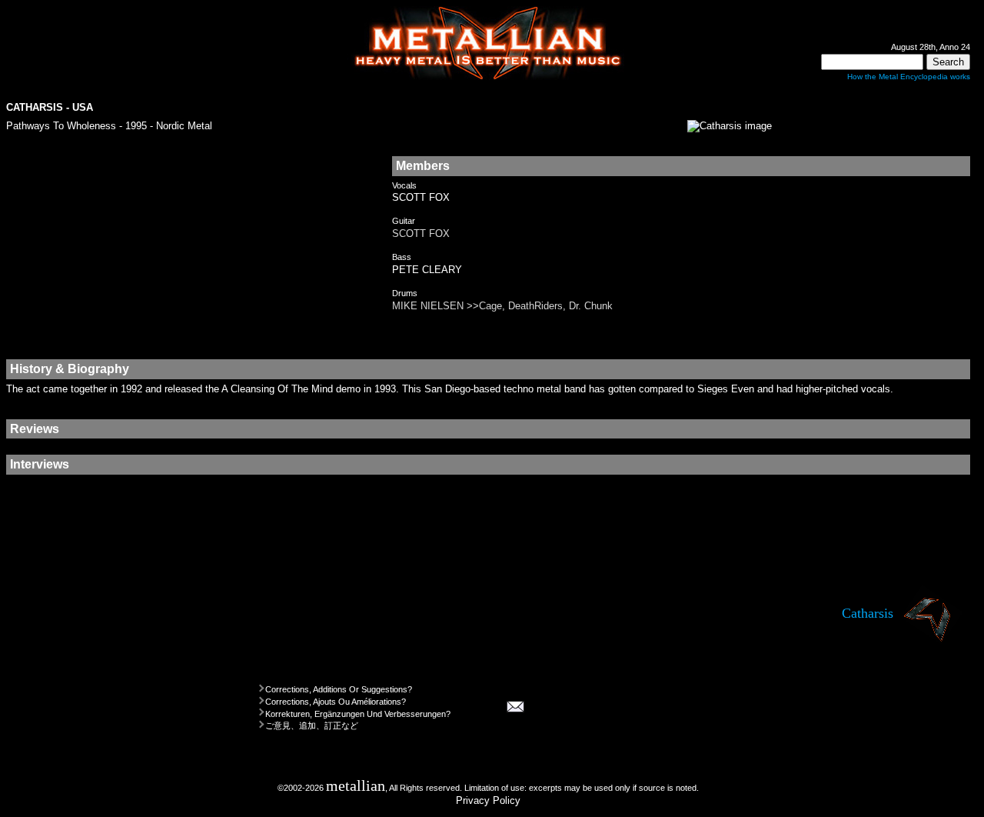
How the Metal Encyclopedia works (908, 76)
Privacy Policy (488, 800)
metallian (355, 786)
